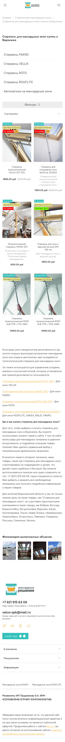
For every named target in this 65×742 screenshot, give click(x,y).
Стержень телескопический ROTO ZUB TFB (27, 401)
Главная (6, 17)
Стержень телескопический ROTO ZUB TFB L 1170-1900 (17, 321)
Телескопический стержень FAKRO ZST (17, 245)
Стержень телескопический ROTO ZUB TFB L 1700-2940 (48, 321)
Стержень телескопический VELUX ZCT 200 (17, 169)
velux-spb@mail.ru (16, 612)
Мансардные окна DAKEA (15, 684)
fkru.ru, (51, 726)
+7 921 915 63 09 (14, 602)
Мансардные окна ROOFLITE (46, 684)
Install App (12, 636)
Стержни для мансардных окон (33, 17)
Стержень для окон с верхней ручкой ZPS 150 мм (48, 247)
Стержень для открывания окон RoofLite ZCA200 (48, 169)
